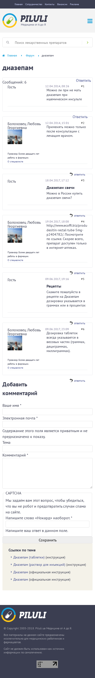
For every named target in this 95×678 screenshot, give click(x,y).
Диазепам (20, 572)
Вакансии (62, 4)
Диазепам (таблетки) (29, 557)
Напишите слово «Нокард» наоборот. (39, 517)
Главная (19, 4)
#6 (83, 329)
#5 (83, 279)
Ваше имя (11, 405)
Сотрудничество (33, 4)
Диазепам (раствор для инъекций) (39, 564)
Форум (30, 55)
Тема (6, 442)
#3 (83, 180)
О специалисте (15, 161)
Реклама (74, 4)
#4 (83, 221)
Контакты (50, 4)
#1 (83, 86)
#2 (83, 123)
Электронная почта (20, 418)
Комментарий (15, 455)
